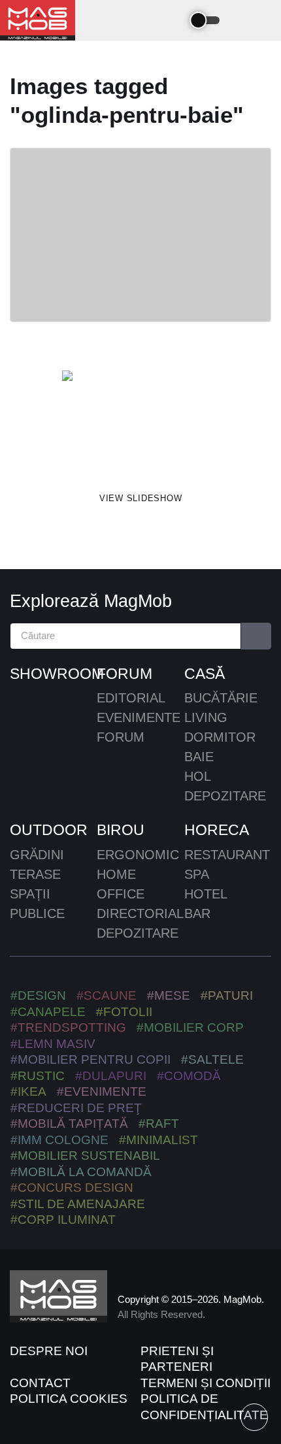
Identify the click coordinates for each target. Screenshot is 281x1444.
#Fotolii (124, 1012)
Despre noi (49, 1351)
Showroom (53, 673)
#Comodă (189, 1076)
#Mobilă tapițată (69, 1123)
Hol (197, 776)
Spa (196, 874)
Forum (124, 673)
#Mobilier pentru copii (90, 1059)
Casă (204, 673)
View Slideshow (140, 498)
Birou (120, 829)
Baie (199, 756)
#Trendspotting (68, 1027)
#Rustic (37, 1076)
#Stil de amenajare (77, 1204)
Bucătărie (220, 698)
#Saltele (212, 1059)
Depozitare (225, 796)
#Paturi (227, 995)
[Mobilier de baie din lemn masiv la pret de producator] (140, 422)
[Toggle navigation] (171, 20)
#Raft (159, 1123)
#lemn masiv (52, 1044)
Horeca (216, 829)
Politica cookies (68, 1398)
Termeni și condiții (205, 1383)
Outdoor (49, 829)
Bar (197, 913)
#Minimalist (158, 1140)
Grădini (37, 854)
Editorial (131, 698)
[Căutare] (256, 636)
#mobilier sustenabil (85, 1155)
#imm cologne (59, 1140)
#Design (38, 995)
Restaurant (227, 854)
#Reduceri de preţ (76, 1108)
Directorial (140, 913)
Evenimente (138, 717)
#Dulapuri (110, 1076)
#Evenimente (101, 1091)
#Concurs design (71, 1187)
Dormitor (220, 737)
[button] (243, 20)
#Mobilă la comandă (81, 1172)
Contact (40, 1383)
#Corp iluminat (63, 1219)
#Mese (168, 995)
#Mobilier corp (190, 1027)
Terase (35, 874)
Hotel (205, 894)
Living (205, 717)
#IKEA (28, 1091)
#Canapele (48, 1012)
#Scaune (106, 995)
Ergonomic (138, 854)
